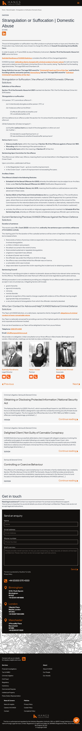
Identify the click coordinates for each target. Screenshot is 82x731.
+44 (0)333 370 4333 (19, 580)
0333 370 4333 (16, 329)
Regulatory (5, 682)
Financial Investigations (9, 669)
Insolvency (5, 686)
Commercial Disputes (9, 689)
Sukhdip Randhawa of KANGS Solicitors (17, 58)
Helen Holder (34, 370)
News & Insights (10, 10)
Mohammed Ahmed (64, 370)
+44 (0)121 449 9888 (16, 598)
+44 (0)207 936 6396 (16, 614)
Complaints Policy (29, 711)
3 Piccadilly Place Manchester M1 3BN (15, 626)
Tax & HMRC (6, 672)
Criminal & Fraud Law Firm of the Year (54, 70)
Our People (46, 672)
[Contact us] (76, 720)
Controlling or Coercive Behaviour (23, 464)
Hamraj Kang (35, 72)
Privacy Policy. (8, 574)
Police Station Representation (11, 696)
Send (73, 569)
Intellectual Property (8, 692)
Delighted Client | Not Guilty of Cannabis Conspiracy (34, 432)
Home (3, 10)
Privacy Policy (28, 704)
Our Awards (46, 676)
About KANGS (47, 669)
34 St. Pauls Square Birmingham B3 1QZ (16, 593)
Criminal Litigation (7, 676)
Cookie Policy (28, 708)
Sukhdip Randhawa (10, 370)
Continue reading (67, 419)
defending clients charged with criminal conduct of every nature (39, 62)
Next (75, 384)
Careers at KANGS (10, 708)
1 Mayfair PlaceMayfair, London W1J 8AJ (15, 609)
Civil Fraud (5, 679)
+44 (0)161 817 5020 (16, 630)
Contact (6, 711)
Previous (9, 384)
